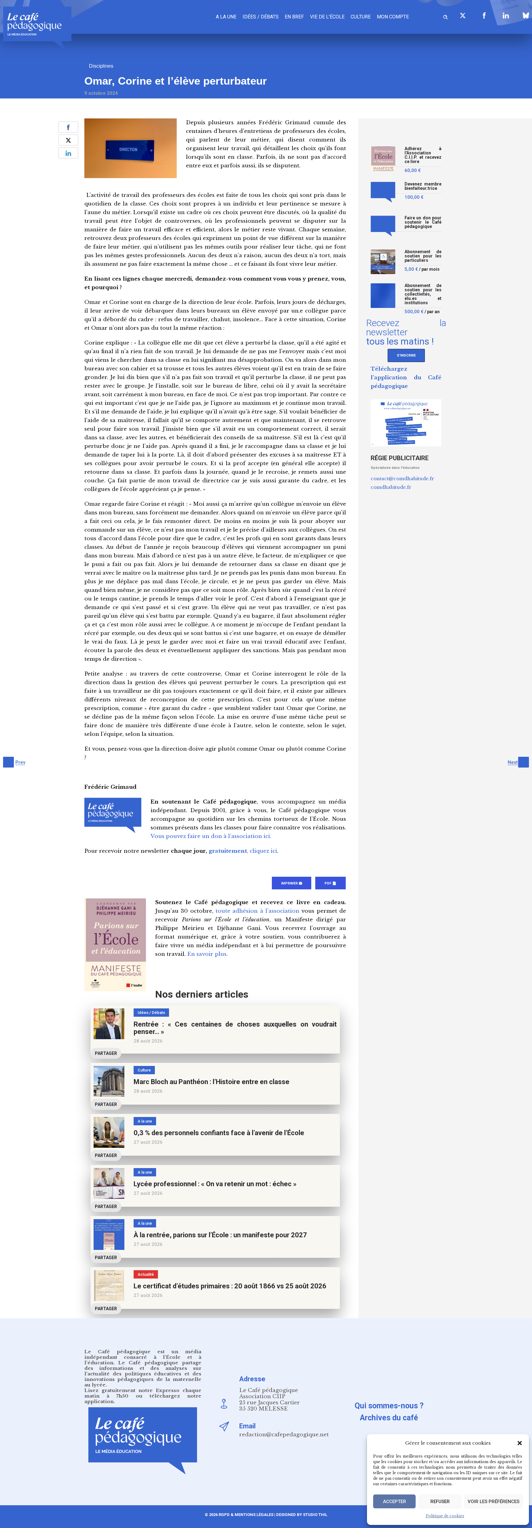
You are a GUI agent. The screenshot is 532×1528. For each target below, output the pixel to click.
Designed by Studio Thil (301, 1514)
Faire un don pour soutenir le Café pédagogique (423, 222)
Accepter (394, 1501)
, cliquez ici (243, 851)
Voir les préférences (493, 1501)
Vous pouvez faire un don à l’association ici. (211, 836)
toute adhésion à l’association (257, 911)
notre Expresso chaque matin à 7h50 (142, 1393)
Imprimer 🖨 (291, 883)
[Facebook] (484, 15)
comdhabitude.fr (391, 487)
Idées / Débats (261, 17)
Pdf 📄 (330, 883)
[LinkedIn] (506, 15)
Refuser (440, 1501)
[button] (520, 1443)
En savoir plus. (207, 954)
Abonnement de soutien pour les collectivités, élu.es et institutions (423, 294)
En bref (294, 17)
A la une (226, 17)
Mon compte (393, 17)
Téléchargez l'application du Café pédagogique (406, 377)
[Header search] (445, 16)
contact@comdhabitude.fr (402, 478)
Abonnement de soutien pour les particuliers (423, 256)
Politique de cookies (445, 1516)
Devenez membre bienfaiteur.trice (423, 186)
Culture (361, 17)
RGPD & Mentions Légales (246, 1514)
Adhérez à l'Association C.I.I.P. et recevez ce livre (423, 155)
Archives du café (389, 1417)
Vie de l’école (327, 17)
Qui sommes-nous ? (389, 1405)
